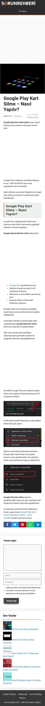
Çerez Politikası (36, 694)
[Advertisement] (22, 40)
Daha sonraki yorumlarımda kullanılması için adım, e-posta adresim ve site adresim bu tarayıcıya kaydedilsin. (23, 590)
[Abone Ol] (18, 116)
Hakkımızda (22, 694)
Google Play (14, 285)
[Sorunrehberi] (18, 4)
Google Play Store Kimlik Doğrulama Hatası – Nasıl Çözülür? (20, 515)
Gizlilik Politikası (9, 694)
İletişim (22, 698)
